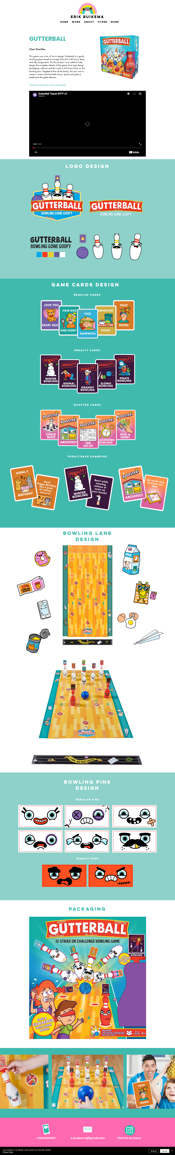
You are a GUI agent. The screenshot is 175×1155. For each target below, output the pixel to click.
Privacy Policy (8, 1152)
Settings (154, 1151)
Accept (164, 1151)
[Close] (172, 1151)
